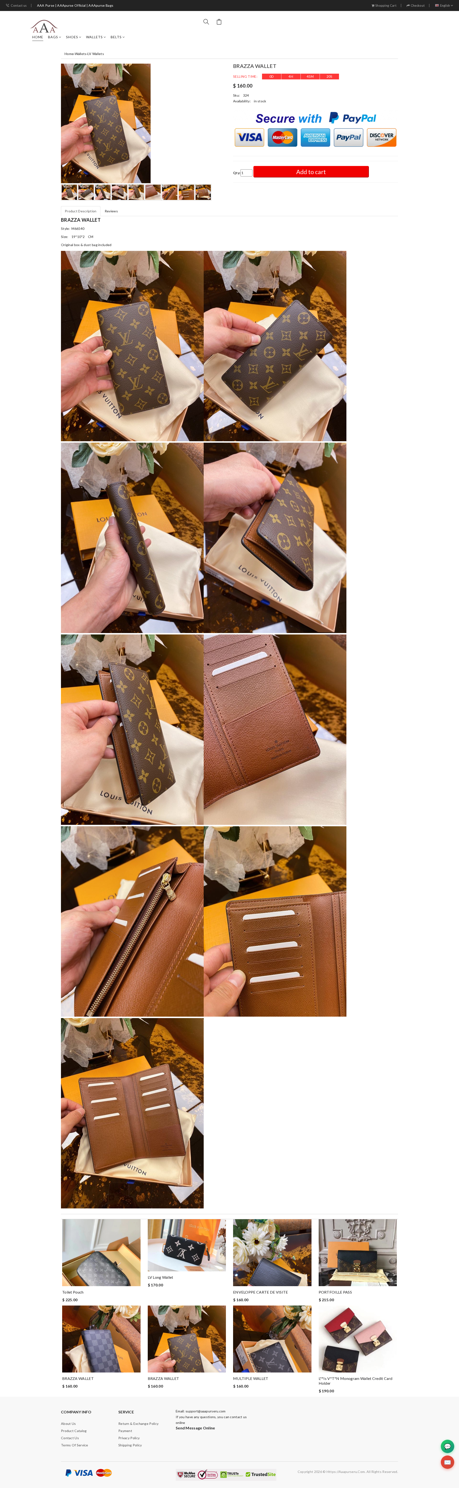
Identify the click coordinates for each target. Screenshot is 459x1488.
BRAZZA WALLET (78, 1378)
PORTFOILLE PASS (335, 1292)
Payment (125, 1431)
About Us (68, 1424)
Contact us (19, 5)
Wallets (94, 37)
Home (37, 37)
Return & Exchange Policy (138, 1424)
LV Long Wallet (160, 1277)
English (445, 5)
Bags (53, 37)
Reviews (111, 211)
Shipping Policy (130, 1445)
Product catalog (74, 1431)
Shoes (72, 37)
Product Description (81, 211)
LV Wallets (95, 54)
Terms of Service (74, 1445)
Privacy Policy (129, 1438)
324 (246, 95)
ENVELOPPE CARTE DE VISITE (260, 1292)
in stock (260, 101)
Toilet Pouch (73, 1292)
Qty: (236, 173)
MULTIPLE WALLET (250, 1378)
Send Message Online (195, 1428)
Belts (116, 37)
